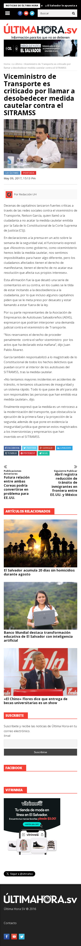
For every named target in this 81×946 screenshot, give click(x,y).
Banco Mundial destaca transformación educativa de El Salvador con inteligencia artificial (38, 636)
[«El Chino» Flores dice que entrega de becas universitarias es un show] (40, 672)
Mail (45, 453)
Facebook (13, 448)
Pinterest (29, 453)
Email (7, 735)
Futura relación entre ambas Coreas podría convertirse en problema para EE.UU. (17, 485)
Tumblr (12, 453)
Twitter (31, 448)
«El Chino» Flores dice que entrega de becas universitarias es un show (35, 701)
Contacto (10, 923)
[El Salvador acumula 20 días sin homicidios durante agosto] (40, 543)
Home (7, 64)
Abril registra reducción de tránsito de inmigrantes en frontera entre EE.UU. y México (63, 483)
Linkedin (65, 448)
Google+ (48, 448)
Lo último (17, 64)
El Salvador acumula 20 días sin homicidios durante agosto (39, 572)
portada (28, 173)
